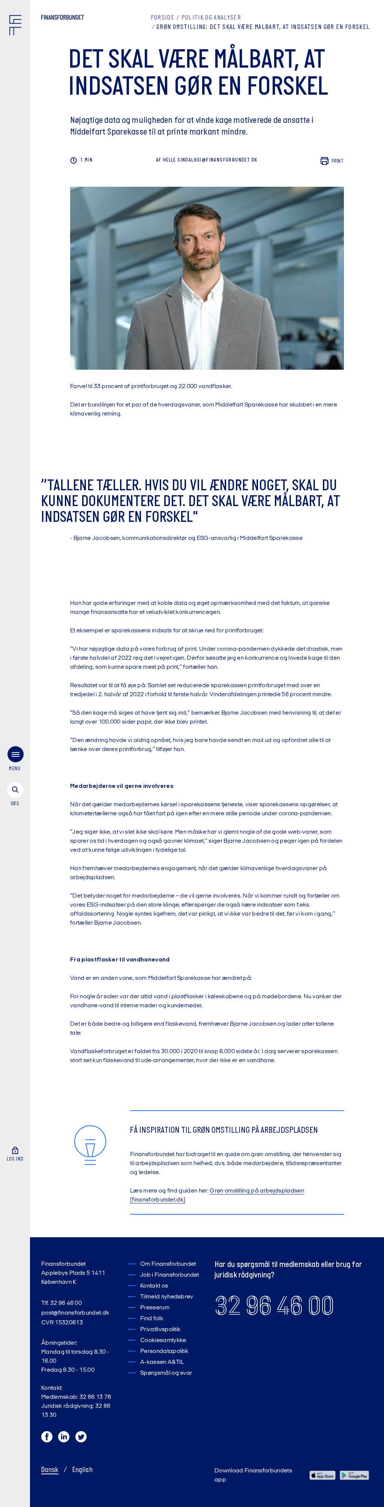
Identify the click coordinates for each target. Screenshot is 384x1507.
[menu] (15, 760)
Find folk (151, 1319)
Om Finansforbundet (168, 1264)
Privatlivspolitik (160, 1330)
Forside (162, 18)
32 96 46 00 (274, 1306)
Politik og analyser (212, 18)
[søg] (15, 794)
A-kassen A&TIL (162, 1362)
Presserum (155, 1308)
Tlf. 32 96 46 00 (61, 1303)
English (82, 1470)
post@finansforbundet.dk (75, 1313)
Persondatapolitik (164, 1351)
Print (338, 161)
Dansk (49, 1470)
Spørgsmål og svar (166, 1373)
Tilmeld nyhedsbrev (167, 1297)
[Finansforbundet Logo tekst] (62, 19)
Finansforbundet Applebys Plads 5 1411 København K (73, 1273)
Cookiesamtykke (163, 1341)
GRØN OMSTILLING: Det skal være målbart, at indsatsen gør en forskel (263, 27)
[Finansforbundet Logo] (16, 26)
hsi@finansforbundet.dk (226, 160)
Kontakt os (154, 1286)
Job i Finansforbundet (169, 1275)
